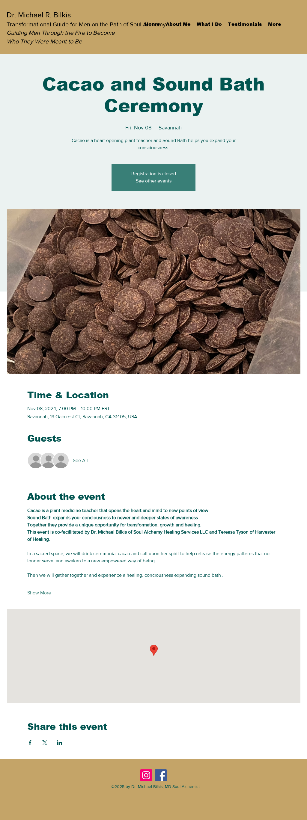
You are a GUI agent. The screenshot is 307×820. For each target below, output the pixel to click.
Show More (39, 592)
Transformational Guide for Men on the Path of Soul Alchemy (86, 24)
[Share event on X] (45, 742)
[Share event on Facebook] (30, 742)
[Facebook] (161, 775)
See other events (153, 180)
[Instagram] (146, 775)
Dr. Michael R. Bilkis (39, 14)
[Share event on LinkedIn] (59, 742)
